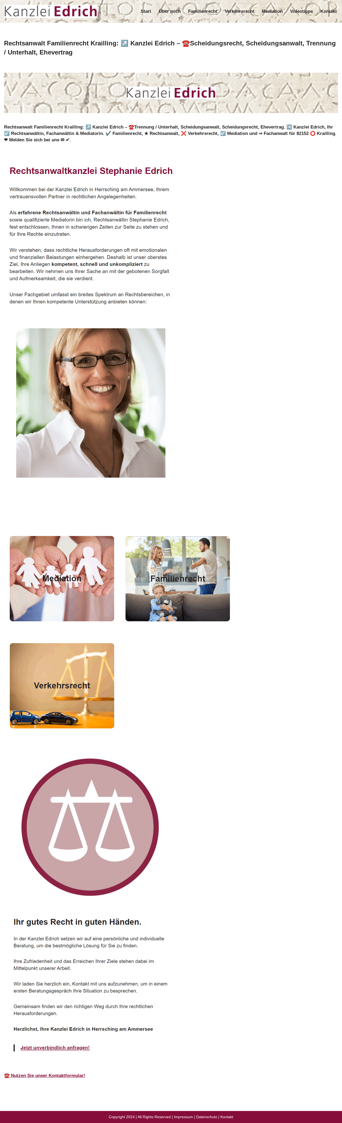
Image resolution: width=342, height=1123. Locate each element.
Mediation (272, 11)
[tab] (56, 514)
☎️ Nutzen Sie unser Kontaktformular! (44, 1075)
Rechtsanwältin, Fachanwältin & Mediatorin (57, 514)
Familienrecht (202, 11)
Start (146, 11)
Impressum (183, 1117)
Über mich (170, 11)
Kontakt (328, 11)
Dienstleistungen (138, 514)
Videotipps (301, 11)
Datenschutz (206, 1117)
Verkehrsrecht (239, 11)
